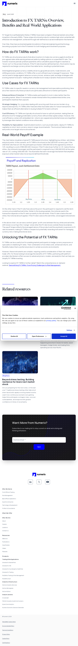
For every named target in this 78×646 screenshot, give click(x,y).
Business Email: (19, 440)
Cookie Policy (5, 638)
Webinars (5, 538)
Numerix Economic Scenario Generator (13, 607)
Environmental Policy (8, 626)
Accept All (63, 336)
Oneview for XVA (6, 566)
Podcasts (4, 551)
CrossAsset (5, 598)
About (4, 521)
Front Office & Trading (8, 492)
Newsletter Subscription (9, 622)
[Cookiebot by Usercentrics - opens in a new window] (62, 308)
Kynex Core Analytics (8, 604)
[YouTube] (47, 481)
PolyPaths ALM (6, 579)
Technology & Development (9, 505)
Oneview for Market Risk (9, 562)
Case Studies (6, 545)
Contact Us (5, 531)
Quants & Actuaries (7, 502)
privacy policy (51, 320)
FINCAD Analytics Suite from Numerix (12, 601)
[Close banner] (75, 308)
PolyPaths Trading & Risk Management (13, 575)
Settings (69, 330)
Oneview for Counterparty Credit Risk (12, 569)
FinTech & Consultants (8, 508)
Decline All (14, 336)
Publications (5, 542)
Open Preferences (38, 336)
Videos (4, 548)
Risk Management (7, 495)
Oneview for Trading (8, 572)
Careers (4, 524)
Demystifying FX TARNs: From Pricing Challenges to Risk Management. (35, 265)
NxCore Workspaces (7, 588)
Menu (74, 3)
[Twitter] (39, 481)
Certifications (6, 643)
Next (39, 447)
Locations (5, 527)
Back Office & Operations (9, 499)
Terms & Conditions (7, 630)
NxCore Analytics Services (9, 585)
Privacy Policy (6, 634)
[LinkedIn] (30, 481)
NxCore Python (6, 591)
